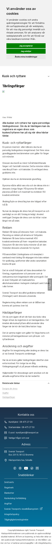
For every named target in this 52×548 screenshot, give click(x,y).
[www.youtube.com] (26, 468)
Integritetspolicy (11, 514)
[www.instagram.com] (20, 468)
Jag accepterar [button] (26, 46)
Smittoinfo (9, 482)
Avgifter (5, 393)
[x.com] (32, 468)
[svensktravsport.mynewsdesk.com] (37, 468)
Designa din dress (9, 389)
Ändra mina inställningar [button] (26, 57)
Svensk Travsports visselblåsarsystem (21, 509)
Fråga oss (50, 284)
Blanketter (9, 493)
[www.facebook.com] (14, 468)
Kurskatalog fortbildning (15, 498)
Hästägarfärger (8, 397)
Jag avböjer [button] (26, 51)
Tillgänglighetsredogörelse (16, 520)
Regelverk (9, 488)
